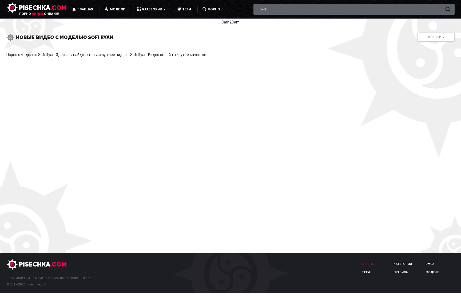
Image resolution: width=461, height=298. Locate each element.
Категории (403, 264)
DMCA (430, 264)
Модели (432, 272)
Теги (366, 272)
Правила (401, 272)
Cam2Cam (230, 22)
